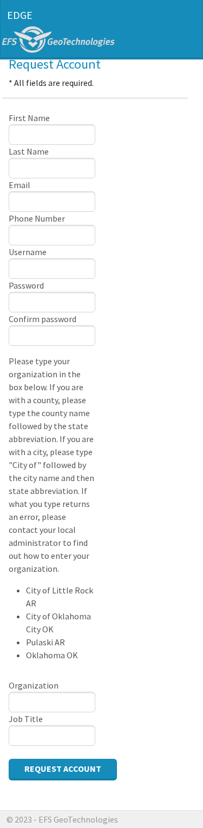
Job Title (26, 718)
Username (28, 251)
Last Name (29, 151)
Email (19, 184)
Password (26, 285)
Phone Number (37, 218)
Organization (33, 685)
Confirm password (42, 318)
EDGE (19, 15)
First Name (29, 117)
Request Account (62, 768)
